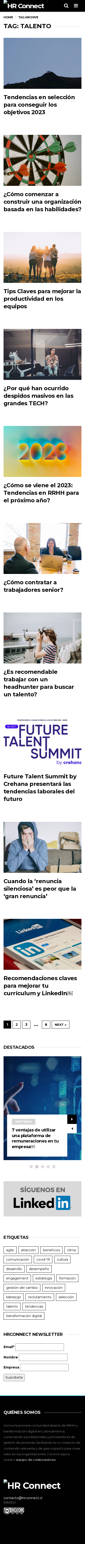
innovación (54, 1288)
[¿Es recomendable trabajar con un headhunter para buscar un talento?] (42, 637)
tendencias (34, 1306)
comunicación (17, 1259)
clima (71, 1250)
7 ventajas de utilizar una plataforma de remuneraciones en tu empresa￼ (35, 1138)
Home (8, 17)
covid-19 (43, 1259)
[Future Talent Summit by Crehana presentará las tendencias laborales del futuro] (42, 742)
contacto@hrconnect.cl (23, 1498)
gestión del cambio (22, 1288)
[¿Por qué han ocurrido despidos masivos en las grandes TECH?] (42, 354)
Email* (9, 1347)
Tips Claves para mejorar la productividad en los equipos (42, 299)
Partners (23, 1121)
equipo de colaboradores (35, 1460)
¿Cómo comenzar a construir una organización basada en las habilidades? (42, 202)
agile (10, 1250)
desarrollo (14, 1269)
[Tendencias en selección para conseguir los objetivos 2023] (42, 63)
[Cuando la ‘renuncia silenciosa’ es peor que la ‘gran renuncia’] (42, 847)
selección (66, 1297)
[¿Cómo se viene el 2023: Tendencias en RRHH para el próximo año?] (42, 451)
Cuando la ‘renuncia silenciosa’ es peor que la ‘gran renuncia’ (40, 889)
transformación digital (24, 1316)
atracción (28, 1250)
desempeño (39, 1269)
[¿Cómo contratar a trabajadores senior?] (42, 548)
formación (67, 1278)
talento (12, 1306)
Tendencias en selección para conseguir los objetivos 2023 (39, 105)
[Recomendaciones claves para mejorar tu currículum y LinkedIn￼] (42, 944)
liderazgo (13, 1297)
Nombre (11, 1357)
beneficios (51, 1250)
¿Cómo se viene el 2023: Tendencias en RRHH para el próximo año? (41, 493)
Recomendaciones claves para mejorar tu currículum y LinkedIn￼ (40, 986)
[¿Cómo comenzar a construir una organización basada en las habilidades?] (42, 160)
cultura (62, 1259)
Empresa (11, 1367)
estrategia (43, 1278)
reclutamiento (39, 1297)
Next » (60, 1024)
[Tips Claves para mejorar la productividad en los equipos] (42, 257)
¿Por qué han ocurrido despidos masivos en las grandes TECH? (38, 396)
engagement (17, 1278)
